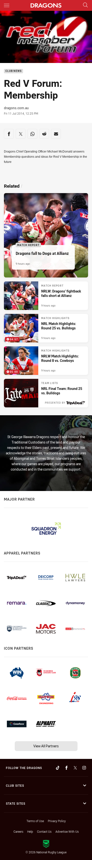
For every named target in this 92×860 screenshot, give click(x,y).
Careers (18, 831)
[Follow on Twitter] (75, 767)
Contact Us (44, 831)
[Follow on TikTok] (58, 767)
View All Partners (46, 746)
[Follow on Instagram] (84, 767)
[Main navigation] (6, 5)
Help (30, 831)
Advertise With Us (67, 831)
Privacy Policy (57, 821)
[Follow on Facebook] (66, 767)
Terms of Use (35, 821)
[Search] (85, 5)
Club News (13, 71)
